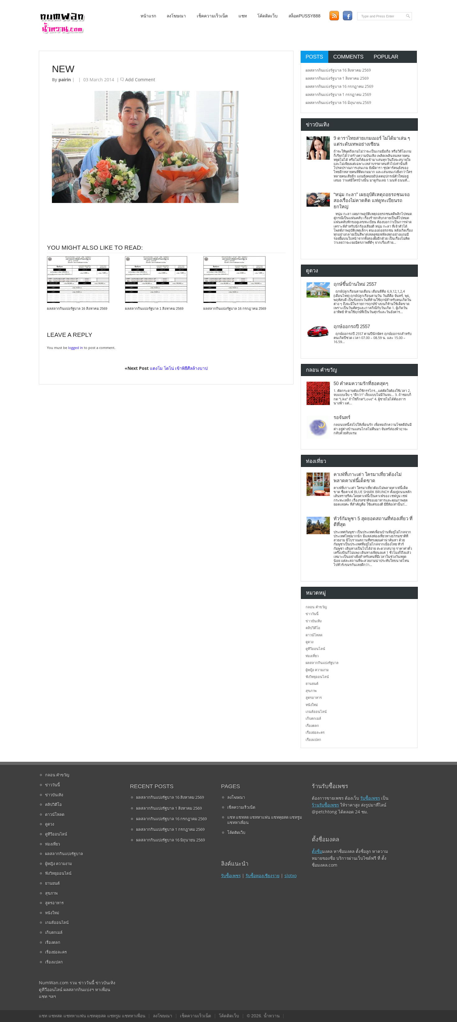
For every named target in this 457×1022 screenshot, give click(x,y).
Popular (386, 56)
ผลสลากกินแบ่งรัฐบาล (322, 662)
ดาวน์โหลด (314, 635)
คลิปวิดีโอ (313, 627)
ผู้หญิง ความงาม (317, 669)
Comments (348, 56)
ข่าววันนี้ (312, 613)
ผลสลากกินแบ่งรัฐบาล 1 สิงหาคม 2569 (154, 308)
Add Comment (140, 79)
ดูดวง (309, 641)
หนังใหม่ (312, 704)
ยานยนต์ (312, 683)
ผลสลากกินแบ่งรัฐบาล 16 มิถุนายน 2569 (338, 102)
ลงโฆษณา (176, 16)
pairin (64, 79)
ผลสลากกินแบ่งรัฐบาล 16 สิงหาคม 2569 (77, 308)
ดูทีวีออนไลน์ (315, 648)
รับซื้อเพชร (231, 875)
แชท (242, 16)
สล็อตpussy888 (305, 16)
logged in (75, 347)
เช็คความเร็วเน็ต (212, 16)
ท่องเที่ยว (312, 655)
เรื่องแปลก (313, 739)
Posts (314, 56)
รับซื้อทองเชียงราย (262, 875)
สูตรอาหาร (314, 697)
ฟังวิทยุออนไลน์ (317, 676)
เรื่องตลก (312, 725)
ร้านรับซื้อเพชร (325, 805)
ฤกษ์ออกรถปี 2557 (352, 326)
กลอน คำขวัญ (316, 607)
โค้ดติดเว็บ (267, 16)
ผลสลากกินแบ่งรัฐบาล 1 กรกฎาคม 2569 (338, 94)
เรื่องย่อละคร (315, 732)
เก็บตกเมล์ (313, 718)
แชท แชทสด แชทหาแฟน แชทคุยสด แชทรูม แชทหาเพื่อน (264, 820)
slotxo (290, 875)
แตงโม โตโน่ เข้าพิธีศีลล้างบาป (179, 368)
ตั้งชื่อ (317, 851)
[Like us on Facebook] (347, 15)
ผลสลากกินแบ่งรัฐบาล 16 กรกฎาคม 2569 (234, 308)
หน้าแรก (148, 16)
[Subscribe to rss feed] (334, 15)
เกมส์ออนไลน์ (316, 711)
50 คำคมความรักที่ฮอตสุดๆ (361, 383)
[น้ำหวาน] (62, 32)
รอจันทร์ (342, 417)
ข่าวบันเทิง (313, 621)
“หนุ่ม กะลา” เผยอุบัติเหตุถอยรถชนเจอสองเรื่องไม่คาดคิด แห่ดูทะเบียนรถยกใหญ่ (372, 200)
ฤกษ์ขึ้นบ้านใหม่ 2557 (355, 284)
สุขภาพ (311, 690)
